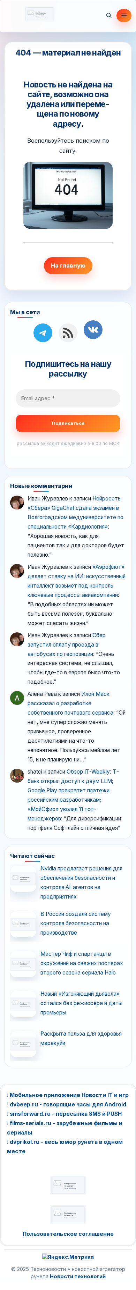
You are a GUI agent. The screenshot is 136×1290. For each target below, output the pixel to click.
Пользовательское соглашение (68, 1234)
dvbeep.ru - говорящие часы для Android (68, 1104)
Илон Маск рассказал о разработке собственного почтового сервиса (70, 703)
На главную (68, 265)
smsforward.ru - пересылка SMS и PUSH (66, 1114)
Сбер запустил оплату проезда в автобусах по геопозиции (67, 644)
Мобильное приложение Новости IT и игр (69, 1095)
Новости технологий (78, 1276)
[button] (108, 15)
